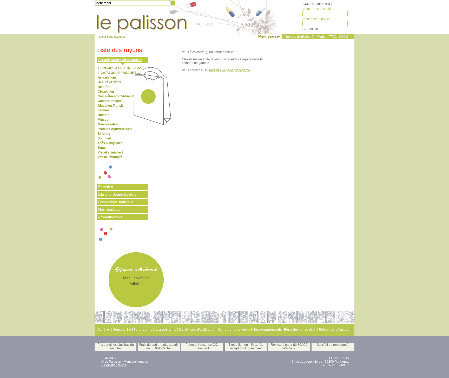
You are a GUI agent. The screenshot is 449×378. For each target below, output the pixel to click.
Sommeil (104, 138)
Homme (103, 115)
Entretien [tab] (105, 187)
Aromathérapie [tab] (110, 217)
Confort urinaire (109, 101)
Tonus (102, 148)
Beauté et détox (109, 82)
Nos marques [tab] (109, 209)
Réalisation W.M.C (114, 365)
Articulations (107, 77)
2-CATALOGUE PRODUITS (117, 73)
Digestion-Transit (110, 105)
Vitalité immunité (110, 157)
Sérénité (104, 134)
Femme (103, 110)
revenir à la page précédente (229, 70)
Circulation (106, 91)
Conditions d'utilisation (197, 329)
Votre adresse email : (317, 9)
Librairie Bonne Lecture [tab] (117, 194)
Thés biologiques (110, 143)
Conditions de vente (234, 329)
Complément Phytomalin (116, 96)
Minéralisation (108, 124)
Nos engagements (267, 329)
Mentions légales (136, 361)
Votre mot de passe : (317, 19)
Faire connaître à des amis (155, 329)
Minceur (104, 119)
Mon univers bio (136, 278)
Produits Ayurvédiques (115, 129)
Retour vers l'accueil (335, 329)
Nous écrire (122, 329)
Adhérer (136, 283)
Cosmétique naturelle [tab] (115, 202)
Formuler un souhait (300, 329)
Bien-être (104, 87)
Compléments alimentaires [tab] (120, 60)
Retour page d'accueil (111, 36)
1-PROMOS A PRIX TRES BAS (120, 68)
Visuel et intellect (110, 152)
